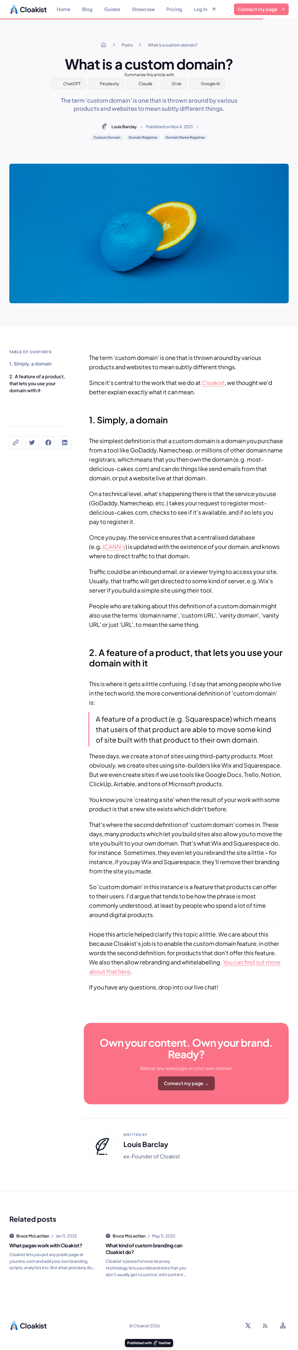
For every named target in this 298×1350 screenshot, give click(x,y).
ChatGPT (72, 83)
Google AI (210, 83)
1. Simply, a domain (30, 364)
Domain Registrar (143, 137)
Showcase (143, 9)
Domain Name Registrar (185, 137)
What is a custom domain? (172, 44)
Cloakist (213, 382)
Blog (87, 9)
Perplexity (109, 83)
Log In (200, 9)
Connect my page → (186, 1083)
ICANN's (113, 546)
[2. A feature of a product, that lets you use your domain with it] (86, 649)
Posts (127, 44)
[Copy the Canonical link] (15, 442)
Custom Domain (106, 137)
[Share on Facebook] (48, 442)
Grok (177, 83)
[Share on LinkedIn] (64, 442)
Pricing (174, 9)
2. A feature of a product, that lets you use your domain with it (37, 383)
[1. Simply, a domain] (86, 417)
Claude (145, 83)
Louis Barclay (124, 126)
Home (63, 9)
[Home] (104, 45)
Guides (112, 9)
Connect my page (257, 9)
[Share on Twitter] (32, 442)
